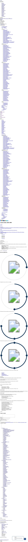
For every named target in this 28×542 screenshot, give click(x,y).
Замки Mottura (5, 232)
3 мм (3, 511)
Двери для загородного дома (6, 72)
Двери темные (5, 98)
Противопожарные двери (6, 88)
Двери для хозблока (5, 78)
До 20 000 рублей (5, 103)
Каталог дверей (4, 134)
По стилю (5, 227)
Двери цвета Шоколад (6, 100)
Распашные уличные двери (6, 59)
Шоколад (4, 497)
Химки (3, 132)
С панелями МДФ (5, 433)
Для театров (4, 483)
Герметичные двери (5, 46)
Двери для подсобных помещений (7, 75)
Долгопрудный (4, 4)
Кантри (4, 502)
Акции (2, 526)
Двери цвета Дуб (5, 99)
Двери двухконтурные (6, 49)
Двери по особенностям (14, 227)
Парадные (4, 461)
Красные (4, 493)
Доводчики (3, 230)
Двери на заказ (3, 105)
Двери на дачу (5, 187)
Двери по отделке (9, 227)
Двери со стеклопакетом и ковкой (7, 40)
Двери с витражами (5, 35)
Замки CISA (1, 232)
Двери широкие (5, 164)
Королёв (3, 124)
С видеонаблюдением (6, 450)
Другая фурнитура (14, 230)
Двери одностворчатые (6, 52)
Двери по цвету (2, 227)
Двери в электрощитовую (6, 70)
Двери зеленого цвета (6, 93)
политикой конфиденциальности (9, 422)
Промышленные (5, 469)
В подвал (4, 474)
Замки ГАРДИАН (12, 232)
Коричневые (4, 489)
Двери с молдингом (5, 54)
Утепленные (4, 463)
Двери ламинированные (6, 32)
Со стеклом (4, 437)
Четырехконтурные (5, 453)
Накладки (9, 230)
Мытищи (3, 126)
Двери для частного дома (6, 79)
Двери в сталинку (5, 69)
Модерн (4, 499)
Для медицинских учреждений (7, 482)
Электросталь (3, 16)
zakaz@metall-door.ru (4, 532)
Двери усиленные (5, 85)
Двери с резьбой (5, 145)
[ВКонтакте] (0, 220)
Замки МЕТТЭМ (16, 232)
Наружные (4, 465)
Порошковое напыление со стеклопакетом (8, 42)
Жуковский (3, 5)
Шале (4, 504)
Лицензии (4, 109)
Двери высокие (5, 48)
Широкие (4, 458)
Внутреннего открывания (6, 451)
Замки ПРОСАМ (20, 232)
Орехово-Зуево (3, 10)
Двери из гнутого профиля (6, 50)
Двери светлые (5, 96)
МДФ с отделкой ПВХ (6, 147)
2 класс (4, 507)
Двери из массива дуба (6, 31)
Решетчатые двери (5, 166)
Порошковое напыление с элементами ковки (8, 41)
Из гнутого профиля (5, 452)
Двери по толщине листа (5, 228)
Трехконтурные (5, 449)
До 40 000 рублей (5, 210)
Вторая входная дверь (6, 45)
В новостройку (5, 470)
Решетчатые (4, 444)
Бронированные (5, 471)
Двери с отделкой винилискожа (7, 143)
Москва (3, 120)
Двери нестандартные (6, 51)
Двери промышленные (6, 189)
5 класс (4, 509)
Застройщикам (5, 108)
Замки (1, 230)
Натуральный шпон (5, 435)
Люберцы (3, 8)
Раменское (3, 12)
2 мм (3, 510)
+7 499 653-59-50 (2, 24)
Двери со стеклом (5, 39)
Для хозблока (4, 486)
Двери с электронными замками (7, 56)
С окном (4, 440)
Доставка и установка (4, 106)
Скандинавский (5, 505)
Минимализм (5, 506)
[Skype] (6, 220)
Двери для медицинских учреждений (8, 74)
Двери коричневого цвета (6, 94)
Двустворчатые (5, 446)
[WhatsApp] (5, 220)
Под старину (4, 441)
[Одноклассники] (1, 220)
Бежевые (4, 494)
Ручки (11, 230)
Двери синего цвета (5, 97)
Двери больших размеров (6, 457)
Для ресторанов (5, 481)
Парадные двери (5, 87)
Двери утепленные (5, 86)
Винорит (4, 436)
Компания (3, 107)
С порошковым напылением (6, 429)
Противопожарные (5, 462)
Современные (5, 500)
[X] (3, 220)
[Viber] (4, 220)
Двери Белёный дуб (5, 91)
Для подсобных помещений (6, 480)
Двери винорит (5, 30)
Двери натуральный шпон (6, 33)
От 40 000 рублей (5, 104)
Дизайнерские (5, 448)
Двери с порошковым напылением (7, 38)
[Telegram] (7, 220)
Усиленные (4, 473)
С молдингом (5, 454)
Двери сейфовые (5, 84)
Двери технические (5, 191)
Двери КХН (4, 485)
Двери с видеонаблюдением (6, 53)
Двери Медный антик (6, 95)
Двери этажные (5, 193)
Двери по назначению (19, 227)
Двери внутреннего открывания (7, 47)
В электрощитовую (5, 477)
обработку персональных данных (22, 422)
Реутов (2, 130)
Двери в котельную (5, 65)
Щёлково (3, 15)
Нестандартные (5, 456)
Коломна (3, 6)
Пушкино (3, 11)
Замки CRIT (8, 232)
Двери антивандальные (6, 63)
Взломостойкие (5, 472)
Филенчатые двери (5, 149)
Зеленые (4, 491)
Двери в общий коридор (6, 67)
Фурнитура (9, 228)
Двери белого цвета (5, 92)
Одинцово (3, 9)
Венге (4, 492)
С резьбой (4, 438)
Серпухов (3, 14)
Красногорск (3, 7)
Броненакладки (6, 230)
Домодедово (3, 122)
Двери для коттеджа (5, 73)
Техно (4, 501)
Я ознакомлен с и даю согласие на (13, 422)
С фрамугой (4, 447)
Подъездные (4, 468)
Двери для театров (5, 77)
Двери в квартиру (5, 64)
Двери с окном (5, 36)
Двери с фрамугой (5, 55)
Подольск (3, 128)
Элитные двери (5, 61)
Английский (4, 503)
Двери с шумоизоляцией (6, 83)
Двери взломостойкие (6, 71)
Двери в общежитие (5, 66)
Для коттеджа (5, 467)
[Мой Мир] (2, 220)
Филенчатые (4, 439)
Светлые (4, 490)
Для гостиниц (5, 479)
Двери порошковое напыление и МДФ (8, 34)
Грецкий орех (5, 495)
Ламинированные (5, 428)
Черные (4, 488)
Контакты (3, 218)
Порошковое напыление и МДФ (7, 431)
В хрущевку (4, 475)
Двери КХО (4, 80)
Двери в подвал (5, 68)
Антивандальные (5, 464)
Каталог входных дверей (5, 524)
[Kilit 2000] (3, 234)
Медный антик (5, 496)
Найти (1, 541)
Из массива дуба (5, 432)
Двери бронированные (6, 170)
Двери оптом (3, 525)
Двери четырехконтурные (6, 57)
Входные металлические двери (4, 520)
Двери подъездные (5, 82)
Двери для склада (5, 76)
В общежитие (5, 478)
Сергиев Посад (4, 13)
